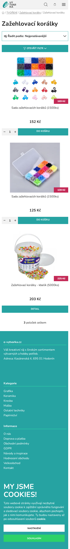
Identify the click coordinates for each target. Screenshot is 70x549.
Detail (35, 309)
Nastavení (34, 528)
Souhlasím (34, 538)
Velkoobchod (12, 463)
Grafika (8, 391)
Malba (7, 406)
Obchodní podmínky (16, 444)
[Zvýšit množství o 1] (15, 131)
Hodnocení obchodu (16, 458)
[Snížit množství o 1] (4, 131)
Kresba (8, 401)
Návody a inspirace (16, 453)
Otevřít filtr (35, 48)
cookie (41, 519)
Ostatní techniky (14, 410)
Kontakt (9, 468)
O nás (7, 434)
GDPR (8, 448)
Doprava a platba (14, 439)
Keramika (10, 396)
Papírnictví (10, 415)
